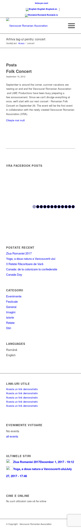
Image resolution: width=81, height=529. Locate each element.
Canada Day (14, 274)
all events (12, 436)
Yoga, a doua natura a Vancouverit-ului (30, 258)
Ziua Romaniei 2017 (19, 253)
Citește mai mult (15, 120)
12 (73, 206)
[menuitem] (41, 3)
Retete (10, 323)
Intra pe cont (41, 3)
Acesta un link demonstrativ (22, 389)
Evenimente (13, 296)
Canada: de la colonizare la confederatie (31, 269)
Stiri (8, 328)
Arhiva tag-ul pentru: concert (25, 39)
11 (69, 206)
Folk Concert (19, 71)
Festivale (12, 301)
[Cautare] (60, 26)
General (11, 307)
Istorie (10, 317)
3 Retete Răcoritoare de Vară (24, 264)
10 (66, 206)
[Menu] (69, 26)
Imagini (10, 312)
